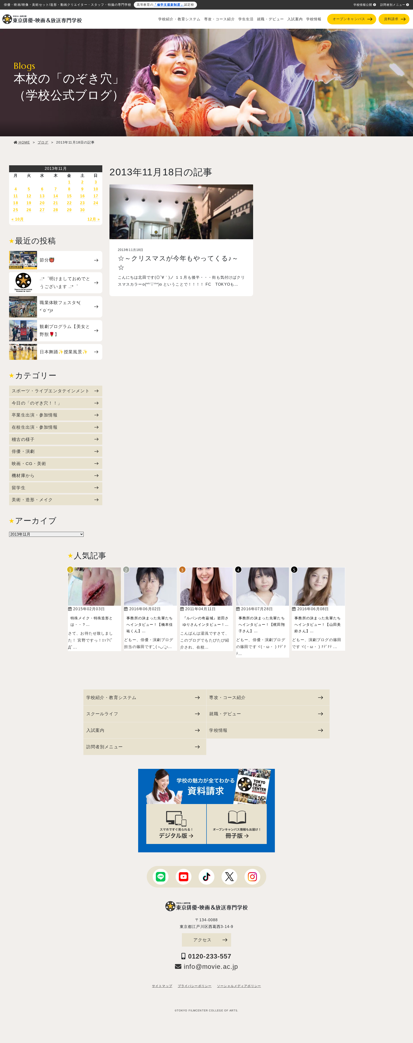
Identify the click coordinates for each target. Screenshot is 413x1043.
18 (15, 203)
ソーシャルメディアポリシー (239, 986)
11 (15, 196)
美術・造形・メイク (32, 499)
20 (42, 203)
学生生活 (246, 19)
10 (95, 189)
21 (55, 203)
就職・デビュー (270, 19)
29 (69, 210)
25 (15, 210)
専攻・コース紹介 (219, 19)
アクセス (202, 939)
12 (29, 196)
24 (95, 203)
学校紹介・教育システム (179, 19)
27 (42, 210)
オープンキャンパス (349, 19)
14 (55, 196)
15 (69, 196)
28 (55, 210)
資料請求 (391, 19)
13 (42, 196)
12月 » (93, 219)
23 (82, 203)
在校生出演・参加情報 (34, 427)
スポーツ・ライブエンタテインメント (50, 390)
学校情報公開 (362, 4)
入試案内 (295, 19)
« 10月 (17, 219)
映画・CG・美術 (29, 463)
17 (95, 196)
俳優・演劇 (23, 451)
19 (29, 203)
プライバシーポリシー (195, 986)
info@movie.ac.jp (210, 966)
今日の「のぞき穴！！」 (37, 402)
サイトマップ (162, 986)
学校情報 (314, 19)
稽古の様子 (23, 439)
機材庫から (23, 475)
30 (82, 210)
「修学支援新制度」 (168, 4)
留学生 (18, 487)
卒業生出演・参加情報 (34, 414)
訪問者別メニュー (392, 4)
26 (29, 210)
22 (69, 203)
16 (82, 196)
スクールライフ (102, 713)
